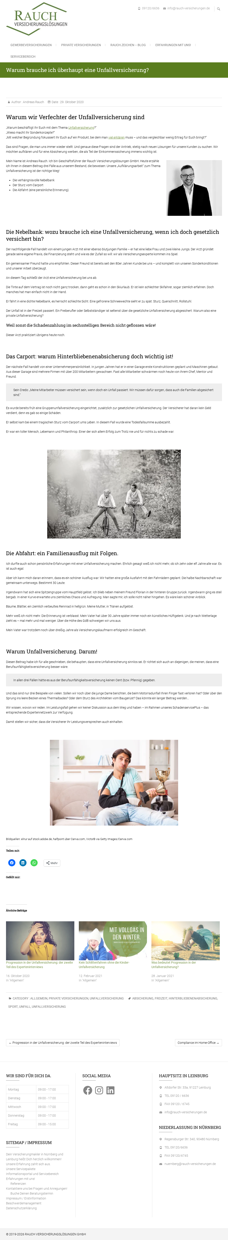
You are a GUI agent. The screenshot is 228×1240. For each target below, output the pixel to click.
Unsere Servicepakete (20, 1169)
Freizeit (161, 998)
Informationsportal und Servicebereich (32, 1174)
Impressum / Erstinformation (26, 1198)
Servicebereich (22, 56)
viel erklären (116, 137)
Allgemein (38, 998)
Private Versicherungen (81, 45)
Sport (13, 1006)
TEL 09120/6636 (176, 1147)
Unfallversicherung (81, 127)
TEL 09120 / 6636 (177, 1095)
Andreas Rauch (33, 102)
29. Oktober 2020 (71, 102)
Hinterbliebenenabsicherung (193, 998)
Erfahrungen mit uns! (173, 45)
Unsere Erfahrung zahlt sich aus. (28, 1164)
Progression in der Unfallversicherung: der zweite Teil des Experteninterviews (63, 1042)
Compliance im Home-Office (198, 1042)
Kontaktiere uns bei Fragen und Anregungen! (36, 1188)
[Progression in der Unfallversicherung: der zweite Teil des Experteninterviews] (40, 940)
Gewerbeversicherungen (31, 45)
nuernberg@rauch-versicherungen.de (190, 1164)
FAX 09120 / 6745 (177, 1104)
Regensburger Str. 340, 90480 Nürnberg (192, 1139)
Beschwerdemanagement (23, 1203)
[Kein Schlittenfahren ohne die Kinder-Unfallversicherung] (113, 940)
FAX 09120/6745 (176, 1155)
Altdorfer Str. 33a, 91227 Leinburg (188, 1087)
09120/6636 (150, 8)
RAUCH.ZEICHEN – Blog (128, 45)
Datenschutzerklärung (21, 1208)
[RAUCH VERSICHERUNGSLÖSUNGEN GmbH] (37, 19)
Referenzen (18, 1183)
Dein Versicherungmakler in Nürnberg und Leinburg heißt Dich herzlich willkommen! (34, 1156)
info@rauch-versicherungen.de (188, 8)
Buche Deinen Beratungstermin (31, 1193)
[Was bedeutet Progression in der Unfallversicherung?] (185, 940)
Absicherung (142, 998)
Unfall (25, 1006)
